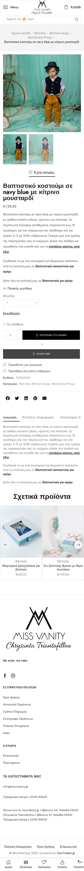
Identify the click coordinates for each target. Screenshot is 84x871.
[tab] (38, 417)
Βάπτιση (39, 33)
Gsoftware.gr (66, 853)
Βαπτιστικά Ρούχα (40, 37)
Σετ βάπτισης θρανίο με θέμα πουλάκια (63, 568)
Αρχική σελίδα (20, 33)
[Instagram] (13, 676)
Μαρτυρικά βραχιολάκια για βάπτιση (21, 568)
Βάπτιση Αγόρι (59, 33)
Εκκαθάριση (11, 313)
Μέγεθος (9, 296)
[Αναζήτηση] (77, 19)
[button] (11, 7)
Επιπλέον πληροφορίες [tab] (38, 417)
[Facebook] (5, 676)
